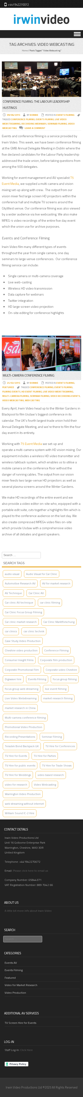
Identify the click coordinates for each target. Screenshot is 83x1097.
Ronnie (34, 115)
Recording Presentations (20, 736)
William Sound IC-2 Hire (19, 813)
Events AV (11, 963)
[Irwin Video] (41, 26)
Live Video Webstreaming (58, 391)
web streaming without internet (24, 803)
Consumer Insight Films (19, 660)
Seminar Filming (57, 123)
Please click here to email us (30, 870)
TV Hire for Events (16, 756)
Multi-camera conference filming (25, 717)
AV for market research (56, 583)
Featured (8, 387)
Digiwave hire (13, 679)
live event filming (55, 689)
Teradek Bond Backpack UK (22, 746)
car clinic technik (34, 631)
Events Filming (65, 115)
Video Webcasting (13, 400)
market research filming (57, 698)
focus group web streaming (21, 689)
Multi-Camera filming (15, 396)
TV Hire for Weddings (18, 775)
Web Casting (32, 400)
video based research (51, 775)
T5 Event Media (31, 443)
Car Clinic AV (36, 593)
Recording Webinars (34, 123)
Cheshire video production (21, 650)
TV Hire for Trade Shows (56, 765)
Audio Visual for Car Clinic (41, 574)
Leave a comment (35, 128)
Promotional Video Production (23, 727)
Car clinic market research (21, 622)
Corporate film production (56, 660)
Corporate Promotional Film (22, 669)
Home (25, 50)
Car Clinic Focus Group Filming (23, 612)
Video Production (15, 992)
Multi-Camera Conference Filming (28, 375)
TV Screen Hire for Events (20, 1023)
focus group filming (65, 679)
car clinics (11, 631)
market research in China (20, 708)
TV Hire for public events (20, 765)
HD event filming (31, 391)
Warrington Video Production (23, 794)
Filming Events (11, 391)
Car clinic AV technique (19, 602)
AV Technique (13, 593)
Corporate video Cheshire (61, 669)
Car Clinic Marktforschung (58, 622)
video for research (16, 784)
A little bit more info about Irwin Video (28, 910)
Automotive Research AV (20, 583)
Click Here (26, 1050)
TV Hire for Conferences (60, 746)
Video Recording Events (65, 396)
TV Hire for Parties (45, 756)
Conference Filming (23, 119)
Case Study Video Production (23, 641)
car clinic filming (50, 602)
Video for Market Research (21, 985)
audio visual (12, 574)
